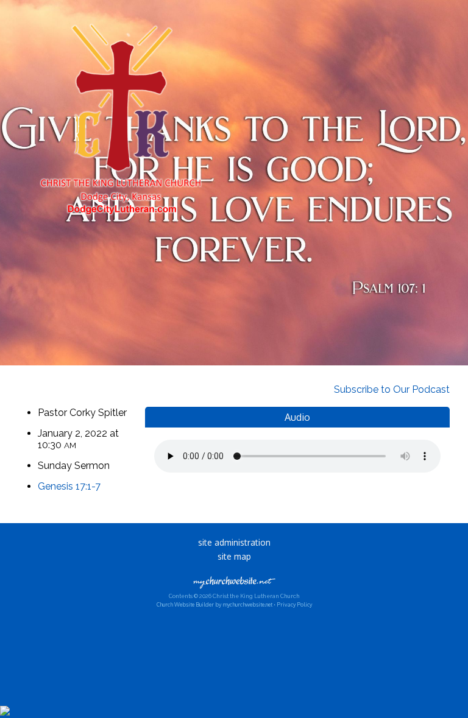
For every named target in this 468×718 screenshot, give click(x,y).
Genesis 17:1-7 (69, 486)
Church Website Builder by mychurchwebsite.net (214, 604)
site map (234, 556)
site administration (234, 542)
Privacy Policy (294, 604)
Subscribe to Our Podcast (391, 389)
